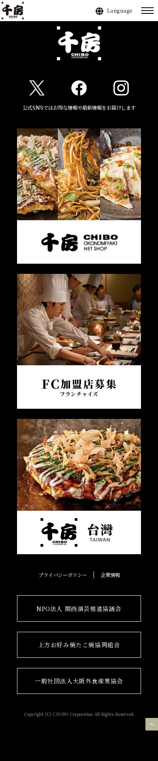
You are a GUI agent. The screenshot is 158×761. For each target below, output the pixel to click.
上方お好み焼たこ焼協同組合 (79, 644)
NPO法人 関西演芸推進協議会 (79, 608)
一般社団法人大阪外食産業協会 (79, 680)
